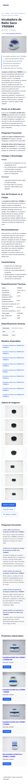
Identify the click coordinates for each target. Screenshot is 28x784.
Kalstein (6, 5)
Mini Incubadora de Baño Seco (14, 33)
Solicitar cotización (8, 505)
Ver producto (7, 666)
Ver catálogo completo (9, 514)
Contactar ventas (8, 509)
